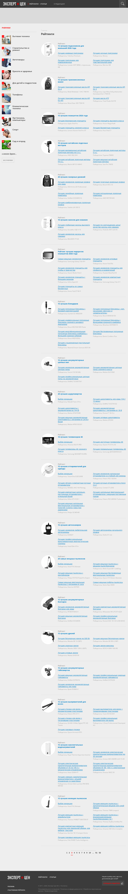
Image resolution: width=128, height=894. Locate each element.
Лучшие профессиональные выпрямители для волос (105, 719)
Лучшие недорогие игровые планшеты (105, 260)
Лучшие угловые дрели (68, 653)
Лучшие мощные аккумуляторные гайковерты (72, 676)
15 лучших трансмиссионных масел (71, 81)
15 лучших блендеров (68, 304)
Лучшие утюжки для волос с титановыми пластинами (70, 719)
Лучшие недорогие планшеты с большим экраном (71, 278)
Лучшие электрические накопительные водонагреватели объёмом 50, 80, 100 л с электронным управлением (109, 766)
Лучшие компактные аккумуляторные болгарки (109, 608)
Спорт (15, 129)
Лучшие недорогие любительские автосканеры (72, 531)
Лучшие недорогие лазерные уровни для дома (74, 183)
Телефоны (17, 94)
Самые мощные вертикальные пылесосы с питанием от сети (71, 583)
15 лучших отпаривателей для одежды (72, 467)
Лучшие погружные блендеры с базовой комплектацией (71, 310)
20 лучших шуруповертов (70, 394)
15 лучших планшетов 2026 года (73, 115)
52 (100, 853)
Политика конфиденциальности (71, 889)
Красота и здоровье (22, 71)
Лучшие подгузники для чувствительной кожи (103, 61)
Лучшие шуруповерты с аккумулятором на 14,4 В (68, 409)
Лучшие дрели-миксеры (103, 645)
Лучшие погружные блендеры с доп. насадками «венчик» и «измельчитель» (109, 311)
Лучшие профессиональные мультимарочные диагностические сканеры (73, 541)
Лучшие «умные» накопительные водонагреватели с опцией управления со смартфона (72, 779)
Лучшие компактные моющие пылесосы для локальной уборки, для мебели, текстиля (74, 828)
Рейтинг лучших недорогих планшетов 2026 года (71, 252)
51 (96, 853)
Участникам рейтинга (16, 890)
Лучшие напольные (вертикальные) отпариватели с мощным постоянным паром (109, 494)
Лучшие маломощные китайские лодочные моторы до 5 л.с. (72, 151)
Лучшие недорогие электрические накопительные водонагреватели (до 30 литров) (109, 754)
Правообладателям (50, 891)
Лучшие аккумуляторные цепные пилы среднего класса (107, 368)
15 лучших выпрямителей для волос (72, 703)
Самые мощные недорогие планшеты (74, 259)
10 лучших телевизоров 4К (70, 437)
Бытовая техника (21, 36)
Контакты (64, 886)
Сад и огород (18, 141)
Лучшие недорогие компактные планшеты (106, 278)
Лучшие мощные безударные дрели (108, 638)
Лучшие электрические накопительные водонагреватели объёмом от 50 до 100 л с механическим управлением (72, 766)
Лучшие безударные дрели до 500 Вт (74, 638)
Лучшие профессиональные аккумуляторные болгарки (105, 617)
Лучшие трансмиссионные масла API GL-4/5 (74, 99)
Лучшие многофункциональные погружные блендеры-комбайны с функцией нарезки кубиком (72, 333)
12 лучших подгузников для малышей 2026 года (71, 47)
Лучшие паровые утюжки (69, 729)
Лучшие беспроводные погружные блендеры (108, 332)
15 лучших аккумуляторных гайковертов (71, 669)
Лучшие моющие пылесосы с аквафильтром (70, 816)
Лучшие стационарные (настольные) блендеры (74, 344)
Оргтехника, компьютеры (18, 119)
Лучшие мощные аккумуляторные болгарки (72, 617)
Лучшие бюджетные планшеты (106, 128)
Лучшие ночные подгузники (105, 53)
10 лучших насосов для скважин (73, 220)
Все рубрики (8, 160)
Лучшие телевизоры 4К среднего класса (72, 450)
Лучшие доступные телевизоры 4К (108, 442)
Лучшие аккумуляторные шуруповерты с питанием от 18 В (107, 409)
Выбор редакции (65, 399)
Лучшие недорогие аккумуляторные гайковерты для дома (73, 685)
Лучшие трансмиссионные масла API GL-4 (74, 88)
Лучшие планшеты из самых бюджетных (70, 287)
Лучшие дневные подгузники (70, 53)
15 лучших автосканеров (69, 525)
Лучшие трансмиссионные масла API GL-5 (109, 88)
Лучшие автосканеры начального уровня (107, 531)
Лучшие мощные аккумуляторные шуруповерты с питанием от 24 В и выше (73, 419)
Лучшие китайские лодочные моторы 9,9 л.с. (74, 160)
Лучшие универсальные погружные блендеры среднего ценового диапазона (73, 322)
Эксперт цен (14, 4)
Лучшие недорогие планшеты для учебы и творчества (72, 269)
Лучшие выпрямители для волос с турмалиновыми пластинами (108, 710)
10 (90, 853)
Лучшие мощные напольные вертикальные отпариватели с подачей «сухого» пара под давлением (71, 506)
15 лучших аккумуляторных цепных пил (71, 361)
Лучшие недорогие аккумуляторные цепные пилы (73, 368)
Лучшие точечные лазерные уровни (109, 182)
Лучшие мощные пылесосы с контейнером (70, 574)
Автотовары (18, 59)
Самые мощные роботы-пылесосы (108, 582)
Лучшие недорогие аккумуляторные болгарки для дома (73, 608)
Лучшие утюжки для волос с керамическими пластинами (70, 710)
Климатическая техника (20, 107)
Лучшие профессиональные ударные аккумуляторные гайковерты (109, 676)
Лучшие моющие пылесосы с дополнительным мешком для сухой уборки (108, 805)
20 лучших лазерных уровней (71, 177)
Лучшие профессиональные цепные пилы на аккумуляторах (74, 377)
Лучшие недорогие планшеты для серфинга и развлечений (107, 269)
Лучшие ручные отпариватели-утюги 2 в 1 (109, 484)
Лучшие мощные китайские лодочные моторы (105, 160)
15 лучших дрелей (66, 633)
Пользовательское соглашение (48, 889)
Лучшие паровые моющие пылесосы (74, 837)
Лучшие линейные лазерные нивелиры (70, 194)
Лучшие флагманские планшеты (72, 121)
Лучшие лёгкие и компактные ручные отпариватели (74, 484)
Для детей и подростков (24, 83)
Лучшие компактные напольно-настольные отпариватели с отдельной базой (71, 494)
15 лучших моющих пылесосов (72, 798)
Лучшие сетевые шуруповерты (106, 417)
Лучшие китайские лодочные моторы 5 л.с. (109, 151)
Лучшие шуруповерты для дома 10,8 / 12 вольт (109, 400)
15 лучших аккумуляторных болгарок (71, 600)
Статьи (43, 4)
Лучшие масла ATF (101, 98)
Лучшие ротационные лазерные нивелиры (107, 194)
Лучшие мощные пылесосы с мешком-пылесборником (105, 565)
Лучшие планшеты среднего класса (73, 128)
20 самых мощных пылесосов (71, 558)
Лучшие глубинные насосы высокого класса (74, 226)
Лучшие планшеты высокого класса (108, 121)
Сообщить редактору (111, 883)
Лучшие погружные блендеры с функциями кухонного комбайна (107, 321)
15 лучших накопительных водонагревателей (70, 746)
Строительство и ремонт (20, 49)
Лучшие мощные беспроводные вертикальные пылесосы (107, 574)
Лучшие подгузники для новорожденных (68, 61)
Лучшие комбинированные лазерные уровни (74, 203)
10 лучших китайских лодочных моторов (73, 144)
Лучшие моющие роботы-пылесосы (108, 826)
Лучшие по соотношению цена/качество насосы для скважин (106, 226)
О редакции (59, 4)
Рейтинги (33, 4)
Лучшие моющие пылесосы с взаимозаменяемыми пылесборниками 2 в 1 (105, 817)
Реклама (11, 886)
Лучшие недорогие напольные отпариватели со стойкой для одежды (109, 474)
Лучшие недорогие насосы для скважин (71, 235)
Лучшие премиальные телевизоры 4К (109, 449)
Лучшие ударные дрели (68, 645)
